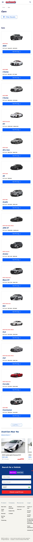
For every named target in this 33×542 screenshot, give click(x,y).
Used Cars (20, 472)
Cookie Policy (29, 515)
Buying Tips (3, 516)
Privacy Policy (29, 511)
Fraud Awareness (30, 526)
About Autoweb (11, 507)
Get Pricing (16, 51)
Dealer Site (11, 510)
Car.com (19, 509)
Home (3, 7)
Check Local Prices (16, 492)
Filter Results (10, 17)
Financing (3, 520)
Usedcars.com (21, 506)
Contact (11, 513)
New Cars (13, 472)
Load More (15, 425)
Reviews (3, 513)
